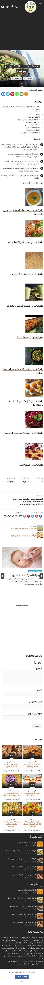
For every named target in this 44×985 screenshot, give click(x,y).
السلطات (39, 499)
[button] (40, 2)
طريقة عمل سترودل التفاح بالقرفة (24, 867)
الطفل (39, 577)
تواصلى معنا (22, 977)
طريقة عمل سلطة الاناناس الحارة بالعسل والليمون (32, 824)
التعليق (39, 669)
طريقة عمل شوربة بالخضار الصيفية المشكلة (20, 851)
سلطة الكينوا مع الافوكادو (31, 504)
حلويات (34, 762)
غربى (29, 762)
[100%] (32, 758)
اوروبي (32, 499)
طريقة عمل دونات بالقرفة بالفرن (24, 875)
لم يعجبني (17, 78)
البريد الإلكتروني (35, 702)
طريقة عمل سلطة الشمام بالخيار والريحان (11, 824)
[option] (22, 570)
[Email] (21, 94)
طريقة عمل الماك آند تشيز (27, 843)
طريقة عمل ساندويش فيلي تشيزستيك (22, 859)
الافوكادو (39, 502)
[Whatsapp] (17, 94)
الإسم (39, 690)
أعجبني (28, 78)
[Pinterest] (12, 94)
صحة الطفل (32, 577)
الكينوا (32, 502)
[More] (26, 94)
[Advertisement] (22, 32)
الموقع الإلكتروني (35, 714)
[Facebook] (3, 94)
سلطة (26, 502)
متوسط (26, 499)
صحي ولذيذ (17, 499)
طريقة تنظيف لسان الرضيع (26, 581)
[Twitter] (8, 94)
